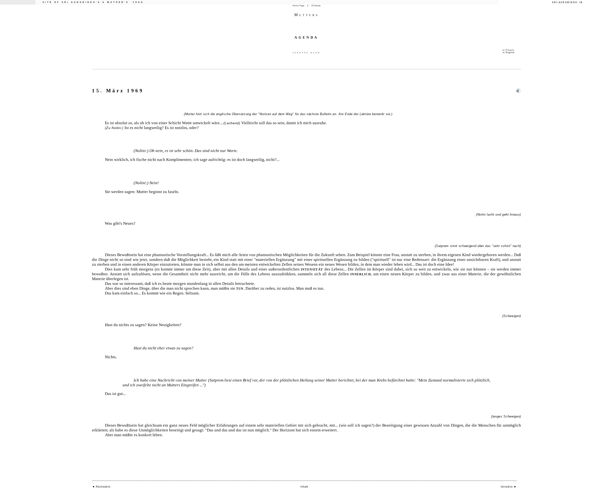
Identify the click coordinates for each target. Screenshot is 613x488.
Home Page (298, 6)
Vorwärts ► (509, 486)
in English (508, 52)
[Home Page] (567, 2)
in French (508, 50)
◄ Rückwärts (101, 486)
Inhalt (304, 486)
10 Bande (316, 6)
